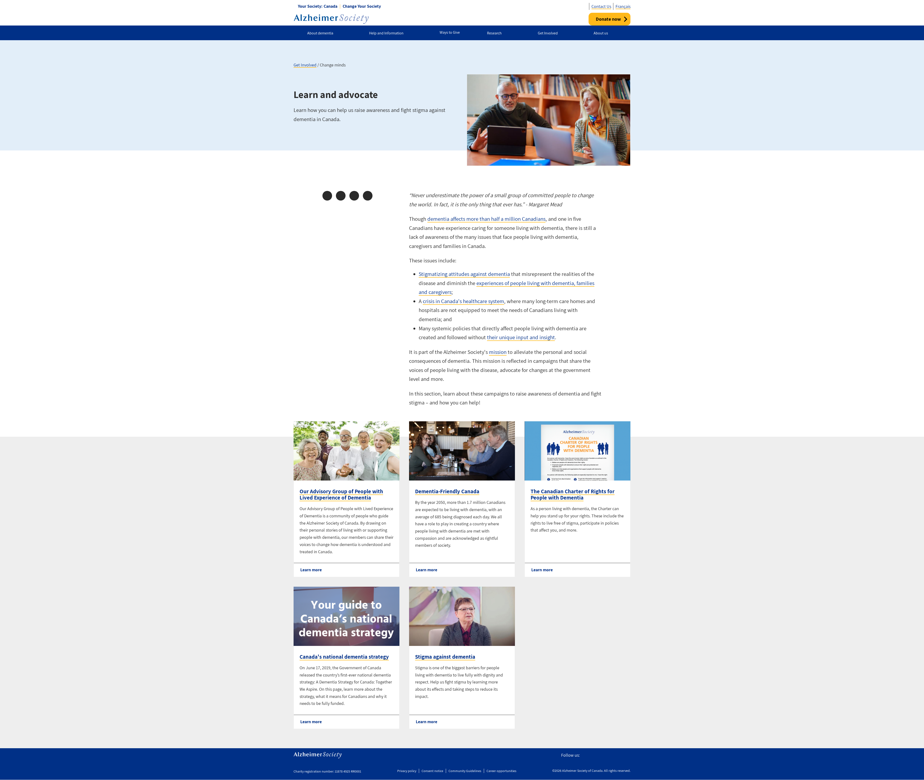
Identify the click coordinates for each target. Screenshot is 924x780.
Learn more (311, 569)
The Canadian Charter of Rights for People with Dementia (573, 494)
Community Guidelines (465, 771)
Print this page (367, 196)
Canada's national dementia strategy (344, 656)
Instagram (605, 755)
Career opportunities (501, 771)
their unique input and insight (521, 337)
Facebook (585, 755)
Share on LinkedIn (354, 196)
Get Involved (305, 65)
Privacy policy (406, 771)
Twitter (594, 755)
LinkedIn (627, 755)
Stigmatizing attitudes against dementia (464, 274)
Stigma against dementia (445, 656)
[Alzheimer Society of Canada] (331, 19)
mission (498, 352)
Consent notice (432, 771)
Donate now (608, 19)
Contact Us (601, 6)
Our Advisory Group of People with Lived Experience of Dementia (341, 494)
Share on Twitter (341, 196)
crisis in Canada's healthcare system (463, 301)
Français (623, 6)
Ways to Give (450, 32)
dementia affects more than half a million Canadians (486, 218)
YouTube (616, 755)
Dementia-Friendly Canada (447, 491)
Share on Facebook (327, 196)
